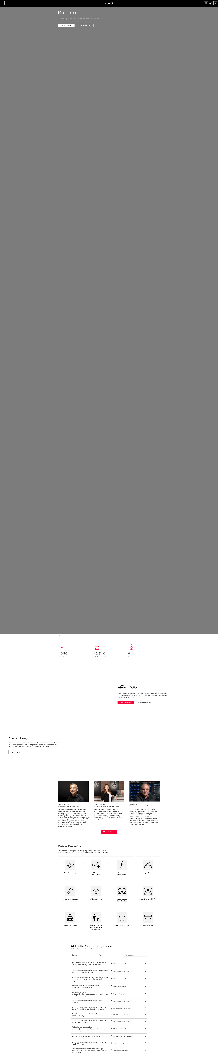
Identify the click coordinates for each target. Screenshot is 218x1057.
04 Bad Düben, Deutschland (121, 971)
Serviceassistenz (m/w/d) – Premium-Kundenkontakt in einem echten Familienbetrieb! (89, 964)
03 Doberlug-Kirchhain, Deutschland (123, 1036)
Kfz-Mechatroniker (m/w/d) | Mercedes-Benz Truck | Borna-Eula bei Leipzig (90, 1008)
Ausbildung (18, 738)
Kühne (59, 636)
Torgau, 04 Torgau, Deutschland (122, 994)
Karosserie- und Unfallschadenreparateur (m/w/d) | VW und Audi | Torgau (90, 994)
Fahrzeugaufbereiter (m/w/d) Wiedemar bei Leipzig (85, 986)
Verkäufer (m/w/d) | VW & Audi (86, 1036)
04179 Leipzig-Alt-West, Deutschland (123, 1014)
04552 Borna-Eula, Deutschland (122, 1008)
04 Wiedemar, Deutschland (120, 964)
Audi (64, 636)
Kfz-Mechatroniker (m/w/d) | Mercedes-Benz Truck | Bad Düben (90, 971)
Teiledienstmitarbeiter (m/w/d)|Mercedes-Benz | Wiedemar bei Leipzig (88, 1029)
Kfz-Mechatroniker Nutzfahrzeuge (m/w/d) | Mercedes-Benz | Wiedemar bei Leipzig (89, 1050)
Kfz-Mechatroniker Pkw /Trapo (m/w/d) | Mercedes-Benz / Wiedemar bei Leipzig (90, 979)
